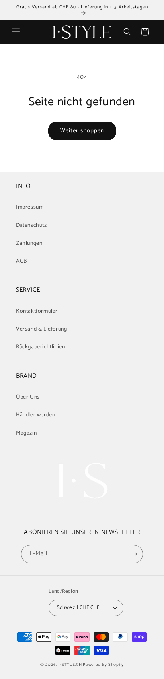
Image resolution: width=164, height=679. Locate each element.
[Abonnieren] (134, 554)
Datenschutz (31, 225)
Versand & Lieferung (41, 329)
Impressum (29, 207)
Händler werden (35, 415)
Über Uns (28, 397)
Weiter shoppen (82, 130)
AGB (21, 261)
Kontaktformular (37, 311)
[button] (16, 32)
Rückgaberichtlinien (40, 347)
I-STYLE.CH (70, 664)
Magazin (26, 433)
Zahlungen (29, 243)
